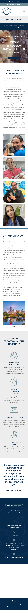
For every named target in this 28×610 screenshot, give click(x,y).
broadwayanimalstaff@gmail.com (14, 557)
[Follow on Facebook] (12, 601)
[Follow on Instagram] (15, 601)
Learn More (14, 57)
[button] (4, 313)
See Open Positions (14, 19)
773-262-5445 (14, 535)
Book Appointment (14, 4)
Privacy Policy (7, 606)
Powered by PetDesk (18, 606)
